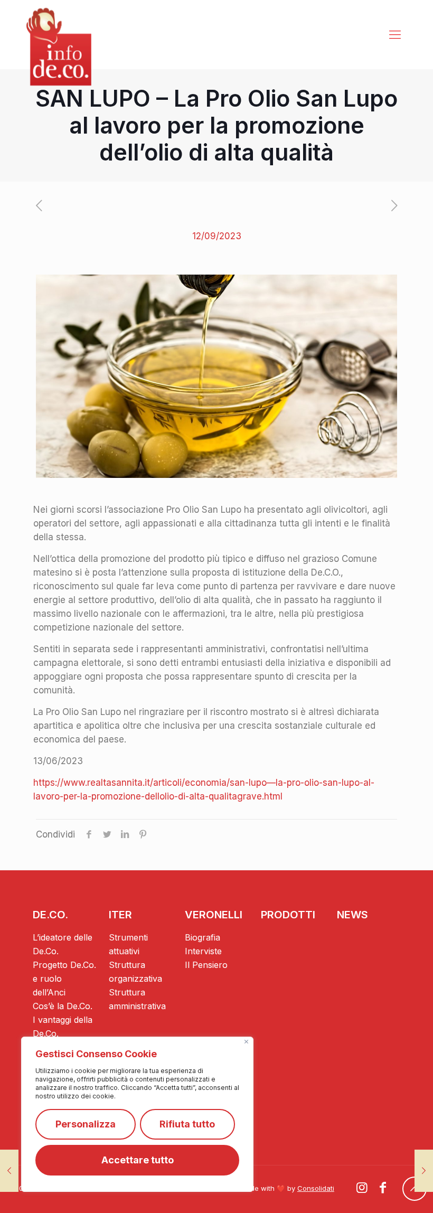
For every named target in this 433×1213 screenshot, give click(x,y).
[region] (137, 1114)
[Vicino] (246, 1041)
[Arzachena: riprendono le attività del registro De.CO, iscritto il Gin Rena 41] (424, 1171)
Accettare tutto (137, 1159)
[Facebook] (383, 1189)
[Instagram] (362, 1189)
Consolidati (315, 1188)
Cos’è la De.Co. (62, 1006)
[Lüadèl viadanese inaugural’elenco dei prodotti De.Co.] (9, 1171)
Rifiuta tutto (187, 1124)
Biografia (202, 937)
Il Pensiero (206, 965)
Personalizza (85, 1124)
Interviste (203, 951)
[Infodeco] (58, 46)
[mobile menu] (395, 34)
